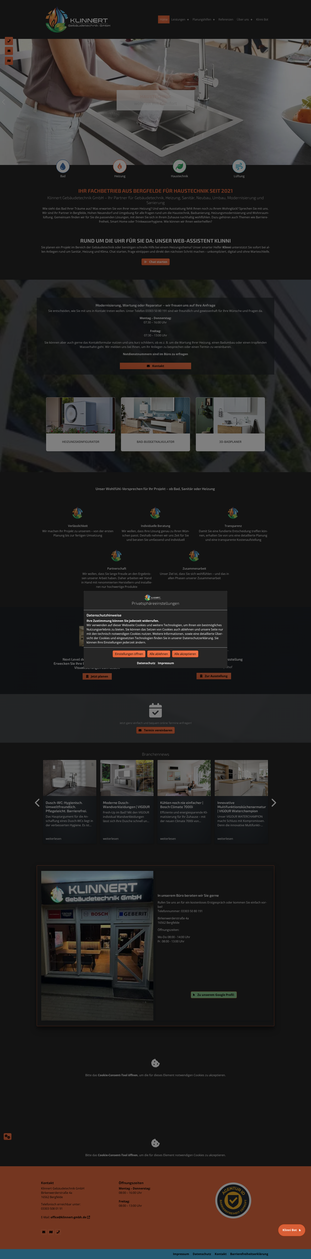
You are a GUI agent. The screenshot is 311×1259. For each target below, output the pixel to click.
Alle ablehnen (159, 654)
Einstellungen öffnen (129, 654)
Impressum (166, 663)
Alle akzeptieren (185, 654)
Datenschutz (146, 663)
